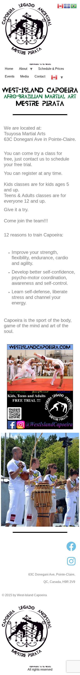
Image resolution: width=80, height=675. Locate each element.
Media (24, 76)
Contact (40, 76)
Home (9, 68)
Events (9, 76)
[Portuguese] (73, 5)
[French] (67, 5)
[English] (54, 77)
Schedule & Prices (51, 68)
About (23, 68)
